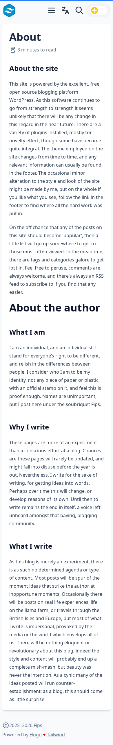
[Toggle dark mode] (98, 10)
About (25, 37)
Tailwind (56, 734)
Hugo (36, 734)
